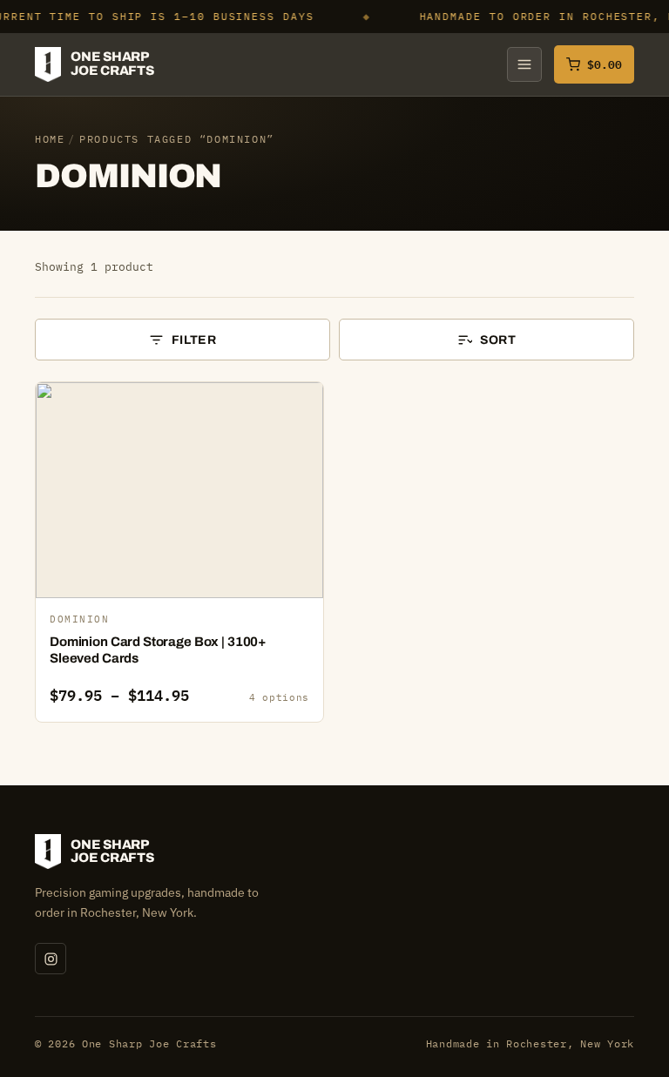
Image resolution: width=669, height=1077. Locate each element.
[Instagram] (50, 958)
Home (49, 138)
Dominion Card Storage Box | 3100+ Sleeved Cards (158, 650)
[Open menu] (524, 64)
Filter (194, 340)
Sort (498, 340)
